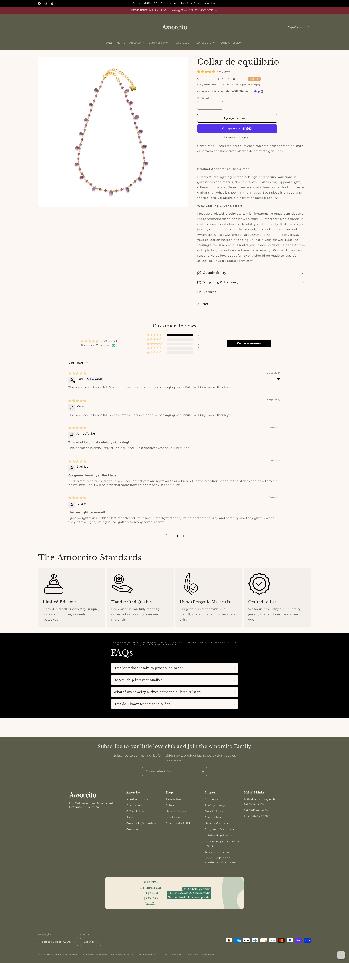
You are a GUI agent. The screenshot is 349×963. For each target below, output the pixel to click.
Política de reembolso (95, 954)
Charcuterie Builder (179, 823)
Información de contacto (200, 954)
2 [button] (173, 536)
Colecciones (174, 805)
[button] (42, 27)
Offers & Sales (135, 811)
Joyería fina (173, 799)
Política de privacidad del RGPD (222, 844)
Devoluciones (214, 811)
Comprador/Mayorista (141, 823)
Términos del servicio (149, 954)
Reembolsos (213, 817)
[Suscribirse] (203, 771)
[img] (77, 373)
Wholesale (173, 817)
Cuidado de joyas (256, 810)
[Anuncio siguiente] (228, 3)
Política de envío (174, 954)
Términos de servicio (219, 852)
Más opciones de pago (237, 137)
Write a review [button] (249, 343)
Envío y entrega (215, 805)
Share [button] (205, 303)
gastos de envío (211, 84)
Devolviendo (135, 805)
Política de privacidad (122, 954)
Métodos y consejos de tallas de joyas (260, 801)
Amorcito (52, 954)
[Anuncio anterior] (121, 3)
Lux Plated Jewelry (257, 816)
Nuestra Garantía (216, 823)
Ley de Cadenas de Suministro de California (221, 860)
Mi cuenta (211, 799)
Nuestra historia (137, 799)
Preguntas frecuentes (219, 829)
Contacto (132, 829)
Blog (129, 817)
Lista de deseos (176, 811)
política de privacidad (219, 835)
